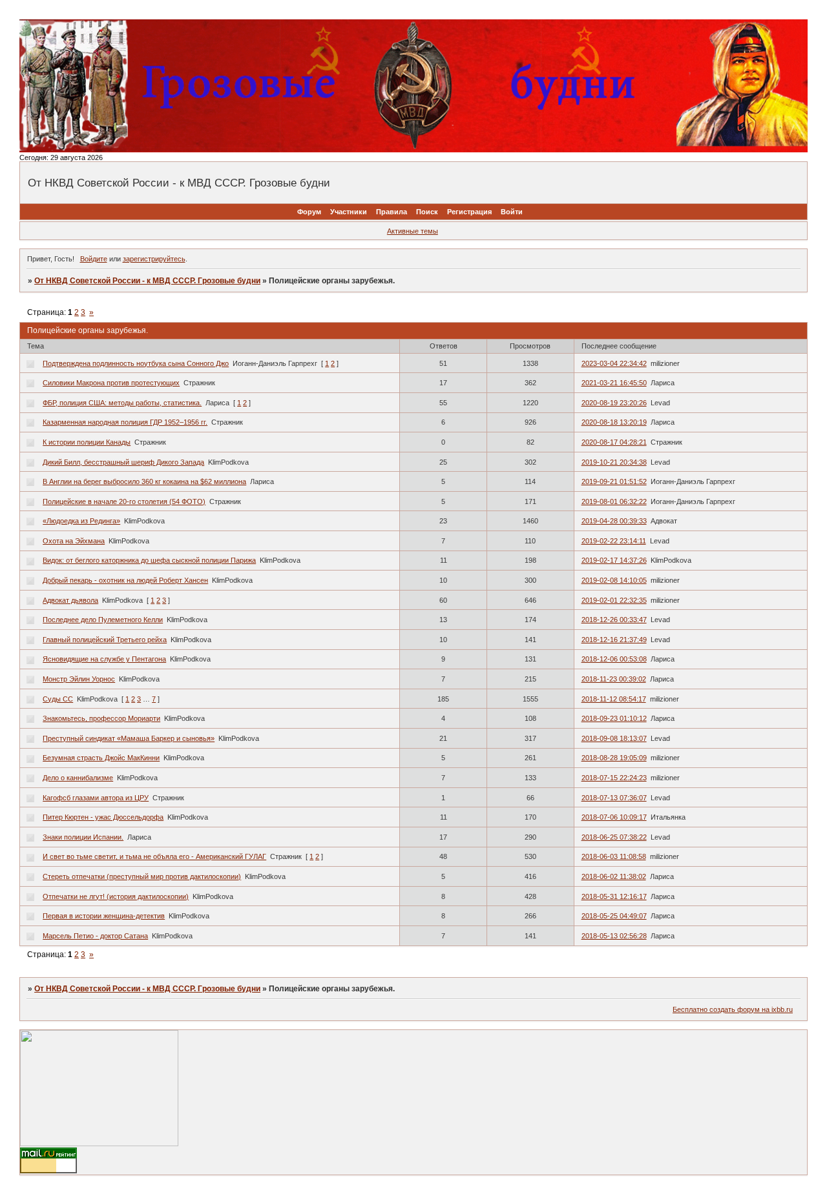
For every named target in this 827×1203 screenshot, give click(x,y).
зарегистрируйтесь (154, 259)
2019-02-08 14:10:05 (614, 580)
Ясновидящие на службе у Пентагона (104, 659)
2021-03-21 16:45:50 (614, 383)
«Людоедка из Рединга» (81, 521)
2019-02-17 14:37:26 (614, 560)
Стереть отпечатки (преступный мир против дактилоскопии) (142, 876)
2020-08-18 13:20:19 (614, 422)
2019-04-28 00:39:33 (614, 521)
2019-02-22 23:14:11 (613, 541)
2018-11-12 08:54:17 (613, 699)
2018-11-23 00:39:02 (613, 679)
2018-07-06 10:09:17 (614, 817)
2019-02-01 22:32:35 (614, 600)
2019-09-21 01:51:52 (614, 481)
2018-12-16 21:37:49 (614, 639)
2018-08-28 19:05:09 (614, 758)
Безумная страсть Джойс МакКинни (101, 758)
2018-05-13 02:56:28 (614, 936)
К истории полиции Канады (87, 442)
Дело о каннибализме (78, 778)
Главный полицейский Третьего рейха (105, 639)
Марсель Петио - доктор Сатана (95, 936)
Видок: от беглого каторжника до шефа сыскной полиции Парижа (149, 560)
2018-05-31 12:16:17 (614, 896)
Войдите (93, 259)
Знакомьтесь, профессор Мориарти (101, 718)
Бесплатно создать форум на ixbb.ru (733, 1009)
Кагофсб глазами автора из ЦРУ (96, 798)
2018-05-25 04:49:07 (614, 916)
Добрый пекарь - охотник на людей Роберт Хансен (125, 580)
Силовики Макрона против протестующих (111, 383)
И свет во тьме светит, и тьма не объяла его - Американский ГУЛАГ (154, 856)
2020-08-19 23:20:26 (614, 403)
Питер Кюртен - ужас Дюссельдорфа (103, 817)
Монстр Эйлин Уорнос (79, 679)
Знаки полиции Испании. (83, 837)
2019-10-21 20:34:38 (614, 462)
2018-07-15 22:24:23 (614, 778)
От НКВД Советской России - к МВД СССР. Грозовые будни (147, 280)
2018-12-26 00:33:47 (614, 619)
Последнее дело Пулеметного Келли (103, 619)
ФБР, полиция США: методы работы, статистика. (122, 403)
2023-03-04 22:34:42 (614, 363)
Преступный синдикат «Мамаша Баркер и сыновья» (129, 738)
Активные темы (412, 231)
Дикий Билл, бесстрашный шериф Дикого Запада (123, 462)
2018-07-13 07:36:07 (614, 798)
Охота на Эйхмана (74, 541)
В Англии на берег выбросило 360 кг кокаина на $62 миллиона (144, 481)
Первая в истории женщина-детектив (104, 916)
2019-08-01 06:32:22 (614, 501)
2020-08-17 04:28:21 (614, 442)
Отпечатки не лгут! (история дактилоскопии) (116, 896)
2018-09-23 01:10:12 (614, 718)
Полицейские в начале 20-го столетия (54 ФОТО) (124, 501)
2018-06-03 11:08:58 (613, 856)
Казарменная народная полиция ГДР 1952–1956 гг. (125, 422)
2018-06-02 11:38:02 (613, 876)
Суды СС (58, 699)
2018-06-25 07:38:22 (614, 837)
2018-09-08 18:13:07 (614, 738)
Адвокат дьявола (70, 600)
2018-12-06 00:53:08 (614, 659)
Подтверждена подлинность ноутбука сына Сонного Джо (136, 363)
